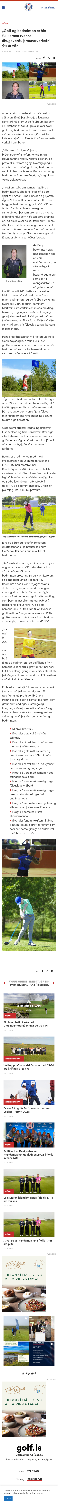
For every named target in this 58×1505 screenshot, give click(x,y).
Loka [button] (8, 1498)
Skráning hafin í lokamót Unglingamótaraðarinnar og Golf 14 (26, 1024)
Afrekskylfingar (12, 1059)
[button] (16, 1328)
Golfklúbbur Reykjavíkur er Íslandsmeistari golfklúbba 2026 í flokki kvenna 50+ (28, 1155)
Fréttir (5, 23)
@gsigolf (30, 1373)
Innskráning (48, 8)
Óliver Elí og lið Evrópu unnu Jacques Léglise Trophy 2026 (27, 1110)
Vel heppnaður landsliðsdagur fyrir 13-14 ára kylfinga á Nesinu (29, 1067)
